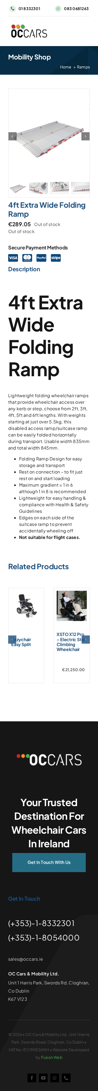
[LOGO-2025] (29, 26)
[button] (12, 639)
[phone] (66, 1078)
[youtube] (43, 1078)
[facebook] (31, 1078)
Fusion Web (51, 1057)
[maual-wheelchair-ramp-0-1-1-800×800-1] (49, 136)
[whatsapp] (54, 1078)
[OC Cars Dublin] (49, 756)
